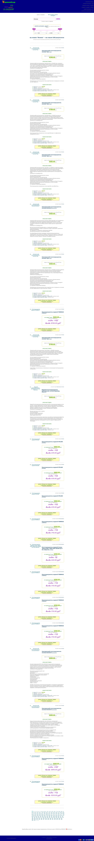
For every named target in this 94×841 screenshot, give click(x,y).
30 (46, 812)
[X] (82, 839)
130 (37, 818)
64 (39, 814)
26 (39, 812)
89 (49, 815)
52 (51, 813)
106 (49, 816)
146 (41, 819)
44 (37, 813)
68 (46, 814)
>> (37, 820)
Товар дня (35, 87)
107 (51, 816)
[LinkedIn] (83, 839)
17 (56, 811)
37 (58, 812)
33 (51, 812)
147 (43, 819)
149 (48, 819)
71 (51, 814)
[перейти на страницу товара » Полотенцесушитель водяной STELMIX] (35, 444)
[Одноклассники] (80, 839)
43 (35, 813)
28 (42, 812)
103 (42, 816)
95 (60, 815)
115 (36, 817)
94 (58, 815)
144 (37, 819)
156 (32, 820)
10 (44, 811)
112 (62, 816)
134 (46, 818)
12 (47, 811)
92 (54, 815)
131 (39, 818)
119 (45, 817)
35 (54, 812)
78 (63, 814)
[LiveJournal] (85, 839)
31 (47, 812)
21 (63, 811)
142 (32, 819)
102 (40, 816)
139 (57, 818)
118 (43, 817)
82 (37, 815)
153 (57, 819)
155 (61, 819)
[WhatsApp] (89, 839)
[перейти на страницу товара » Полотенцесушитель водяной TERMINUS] (35, 314)
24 (35, 812)
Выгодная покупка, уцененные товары (40, 90)
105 (47, 816)
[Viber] (88, 839)
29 (44, 812)
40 (63, 812)
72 (53, 814)
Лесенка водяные (61, 518)
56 (58, 813)
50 (47, 813)
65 (40, 814)
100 (36, 816)
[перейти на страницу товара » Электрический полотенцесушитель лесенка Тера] (35, 52)
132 (41, 818)
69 (47, 814)
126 (60, 817)
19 (59, 811)
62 (35, 814)
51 (49, 813)
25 (37, 812)
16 (54, 811)
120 (47, 817)
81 (35, 815)
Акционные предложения (37, 88)
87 (46, 815)
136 (50, 818)
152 (55, 819)
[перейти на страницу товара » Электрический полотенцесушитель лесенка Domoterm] (35, 209)
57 (60, 813)
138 (55, 818)
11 (45, 811)
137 (52, 818)
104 (45, 816)
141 (61, 818)
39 (61, 812)
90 (51, 815)
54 (54, 813)
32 (49, 812)
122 (52, 817)
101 (38, 816)
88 (47, 815)
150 (50, 819)
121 (49, 817)
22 (32, 812)
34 (53, 812)
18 (57, 811)
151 (52, 819)
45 (39, 813)
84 (40, 815)
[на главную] (8, 2)
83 (39, 815)
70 (49, 814)
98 (32, 816)
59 (63, 813)
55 (56, 813)
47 (42, 813)
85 (42, 815)
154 (59, 819)
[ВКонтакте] (79, 839)
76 (60, 814)
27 (40, 812)
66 (42, 814)
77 (61, 814)
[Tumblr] (86, 839)
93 (56, 815)
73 (54, 814)
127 (63, 817)
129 (34, 818)
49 (46, 813)
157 (34, 820)
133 (43, 818)
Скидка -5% (35, 86)
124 (56, 817)
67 (44, 814)
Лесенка (62, 47)
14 (50, 811)
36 (56, 812)
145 (39, 819)
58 (61, 813)
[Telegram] (92, 839)
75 (58, 814)
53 (53, 813)
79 (32, 815)
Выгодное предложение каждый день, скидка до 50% (42, 89)
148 (46, 819)
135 (48, 818)
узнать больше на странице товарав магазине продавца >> (47, 94)
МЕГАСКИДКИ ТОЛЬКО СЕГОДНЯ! (53, 15)
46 (40, 813)
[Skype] (91, 839)
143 (34, 819)
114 (34, 817)
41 (32, 813)
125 (58, 817)
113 (32, 817)
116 (38, 817)
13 (49, 811)
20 (61, 811)
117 (41, 817)
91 (53, 815)
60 (32, 814)
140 (59, 818)
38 (60, 812)
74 (56, 814)
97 (63, 815)
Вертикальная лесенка (60, 386)
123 (54, 817)
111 (60, 816)
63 (37, 814)
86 (44, 815)
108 (54, 816)
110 (58, 816)
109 (56, 816)
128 (32, 818)
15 (52, 811)
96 (61, 815)
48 (44, 813)
